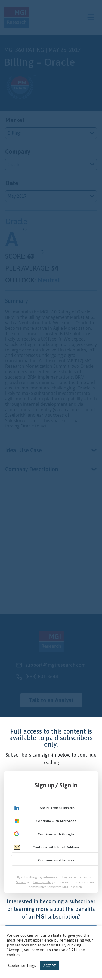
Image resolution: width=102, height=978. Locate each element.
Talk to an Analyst (51, 700)
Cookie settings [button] (22, 966)
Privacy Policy (43, 882)
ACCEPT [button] (49, 966)
